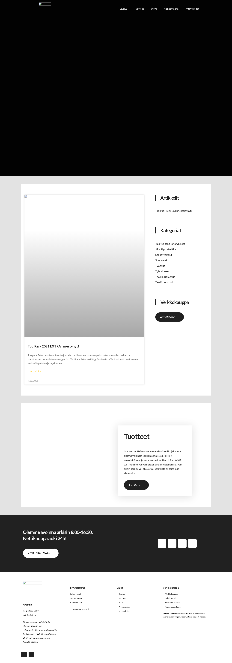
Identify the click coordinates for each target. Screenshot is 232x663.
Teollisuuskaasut (165, 276)
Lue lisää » (34, 371)
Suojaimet (161, 260)
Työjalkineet (162, 271)
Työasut (160, 265)
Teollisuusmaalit (164, 282)
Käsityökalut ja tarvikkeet (170, 243)
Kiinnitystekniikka (165, 249)
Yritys (154, 8)
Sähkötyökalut (163, 254)
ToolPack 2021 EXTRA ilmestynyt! (53, 346)
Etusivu (123, 8)
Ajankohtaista (171, 8)
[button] (207, 9)
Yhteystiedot (192, 8)
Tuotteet (139, 8)
